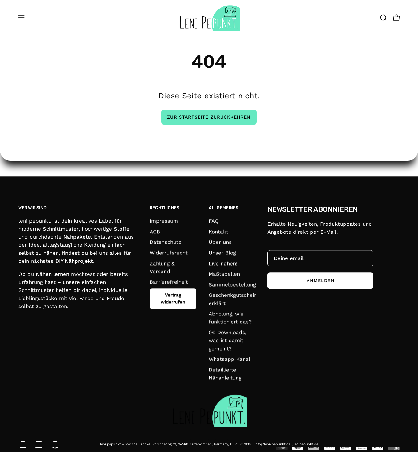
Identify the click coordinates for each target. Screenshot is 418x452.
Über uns (220, 242)
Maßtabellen (224, 274)
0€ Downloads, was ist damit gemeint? (227, 340)
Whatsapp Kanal (229, 359)
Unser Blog (222, 253)
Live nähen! (223, 263)
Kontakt (218, 231)
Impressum (164, 221)
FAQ (214, 221)
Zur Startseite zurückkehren (209, 117)
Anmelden (320, 280)
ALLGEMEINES (223, 207)
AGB (155, 231)
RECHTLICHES (164, 207)
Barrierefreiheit (169, 282)
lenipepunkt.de (306, 444)
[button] (383, 17)
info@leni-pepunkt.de (272, 444)
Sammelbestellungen (235, 284)
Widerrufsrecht (169, 253)
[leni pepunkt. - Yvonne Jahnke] (209, 18)
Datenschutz (165, 242)
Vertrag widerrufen (173, 298)
